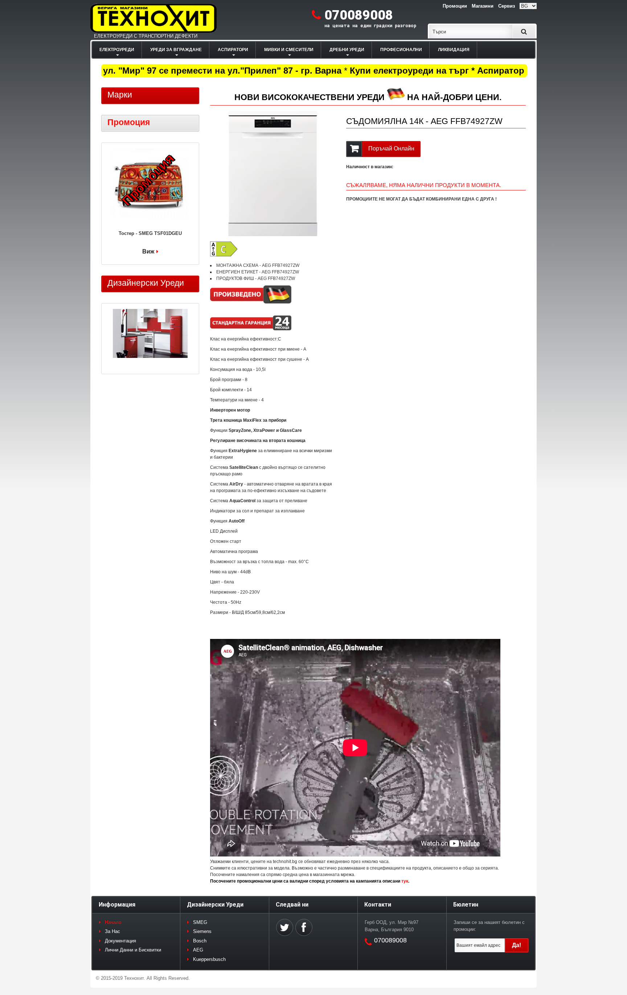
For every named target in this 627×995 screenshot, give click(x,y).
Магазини (482, 6)
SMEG (200, 922)
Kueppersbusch (209, 959)
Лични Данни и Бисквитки (133, 950)
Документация (120, 941)
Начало (113, 922)
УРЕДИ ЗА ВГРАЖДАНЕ (176, 49)
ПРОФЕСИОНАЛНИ (401, 49)
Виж (148, 251)
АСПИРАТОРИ (233, 49)
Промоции (455, 6)
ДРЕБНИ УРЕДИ (346, 49)
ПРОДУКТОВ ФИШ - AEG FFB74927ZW (255, 278)
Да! (516, 945)
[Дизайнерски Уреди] (150, 334)
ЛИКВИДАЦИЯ (454, 49)
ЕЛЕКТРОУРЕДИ (116, 49)
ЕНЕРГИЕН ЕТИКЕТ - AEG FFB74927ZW (257, 271)
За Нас (112, 931)
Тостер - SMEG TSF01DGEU (150, 233)
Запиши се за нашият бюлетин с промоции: (489, 926)
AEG (198, 950)
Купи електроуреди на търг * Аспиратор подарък (443, 70)
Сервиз (506, 6)
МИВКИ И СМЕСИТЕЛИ (289, 49)
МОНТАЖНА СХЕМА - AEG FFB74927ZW (257, 265)
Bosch (199, 941)
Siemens (202, 931)
